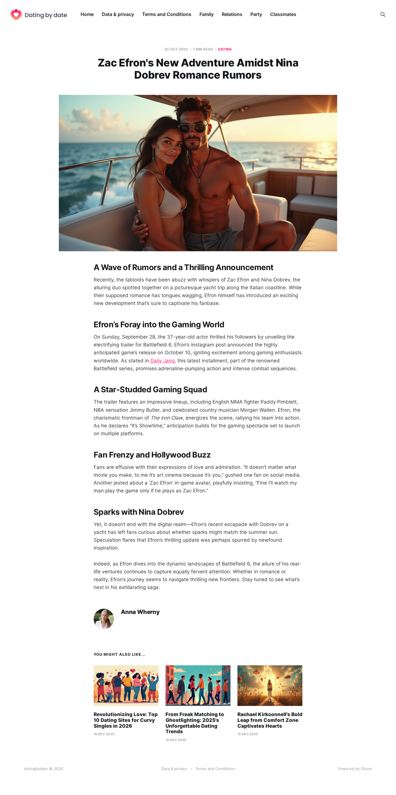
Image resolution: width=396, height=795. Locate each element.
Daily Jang (162, 361)
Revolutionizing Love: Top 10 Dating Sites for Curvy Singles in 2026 (126, 720)
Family (206, 14)
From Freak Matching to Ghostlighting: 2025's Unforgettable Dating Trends (195, 722)
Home (87, 14)
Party (256, 14)
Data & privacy (118, 14)
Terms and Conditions (166, 14)
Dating (225, 49)
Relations (232, 14)
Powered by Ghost (355, 768)
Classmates (283, 14)
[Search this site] (383, 14)
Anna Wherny (140, 612)
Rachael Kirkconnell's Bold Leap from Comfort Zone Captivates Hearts (269, 720)
